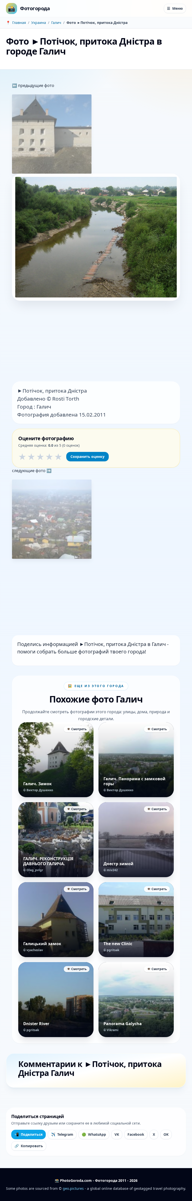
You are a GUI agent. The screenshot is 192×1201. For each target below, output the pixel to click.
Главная (19, 22)
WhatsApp (94, 1134)
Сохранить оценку (87, 456)
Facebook (136, 1134)
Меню (175, 8)
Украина (38, 22)
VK (116, 1134)
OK (166, 1134)
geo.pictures (73, 1188)
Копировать (28, 1145)
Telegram (62, 1134)
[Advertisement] (96, 341)
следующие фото (29, 470)
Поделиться (28, 1134)
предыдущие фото (35, 85)
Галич (56, 22)
